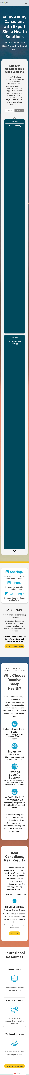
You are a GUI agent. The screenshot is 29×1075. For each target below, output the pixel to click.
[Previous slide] (14, 118)
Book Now (14, 933)
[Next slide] (14, 550)
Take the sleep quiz (14, 646)
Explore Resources (14, 1066)
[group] (14, 226)
